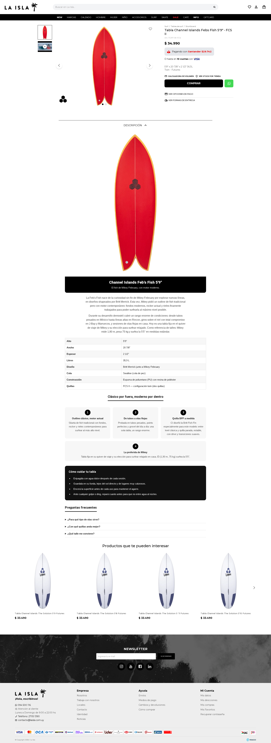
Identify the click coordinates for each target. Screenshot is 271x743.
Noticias (81, 719)
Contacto (82, 709)
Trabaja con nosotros (88, 700)
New (59, 17)
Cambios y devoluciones (152, 704)
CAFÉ (186, 17)
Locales (81, 704)
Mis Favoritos (207, 709)
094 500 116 (24, 705)
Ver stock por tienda (210, 76)
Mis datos (205, 695)
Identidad (82, 714)
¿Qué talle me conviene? (80, 533)
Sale (175, 17)
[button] (214, 7)
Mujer (113, 17)
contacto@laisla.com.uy (31, 720)
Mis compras (207, 704)
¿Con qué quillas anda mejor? (83, 526)
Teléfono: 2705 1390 (29, 716)
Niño (125, 17)
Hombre (101, 17)
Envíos (142, 695)
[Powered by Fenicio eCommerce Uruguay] (251, 739)
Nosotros (82, 695)
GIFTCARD (209, 17)
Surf (154, 17)
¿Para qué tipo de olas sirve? (83, 519)
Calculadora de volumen (181, 76)
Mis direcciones (208, 700)
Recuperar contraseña (212, 714)
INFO (196, 17)
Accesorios (139, 17)
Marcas (71, 17)
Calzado (86, 17)
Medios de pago (147, 700)
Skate (165, 17)
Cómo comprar (147, 709)
